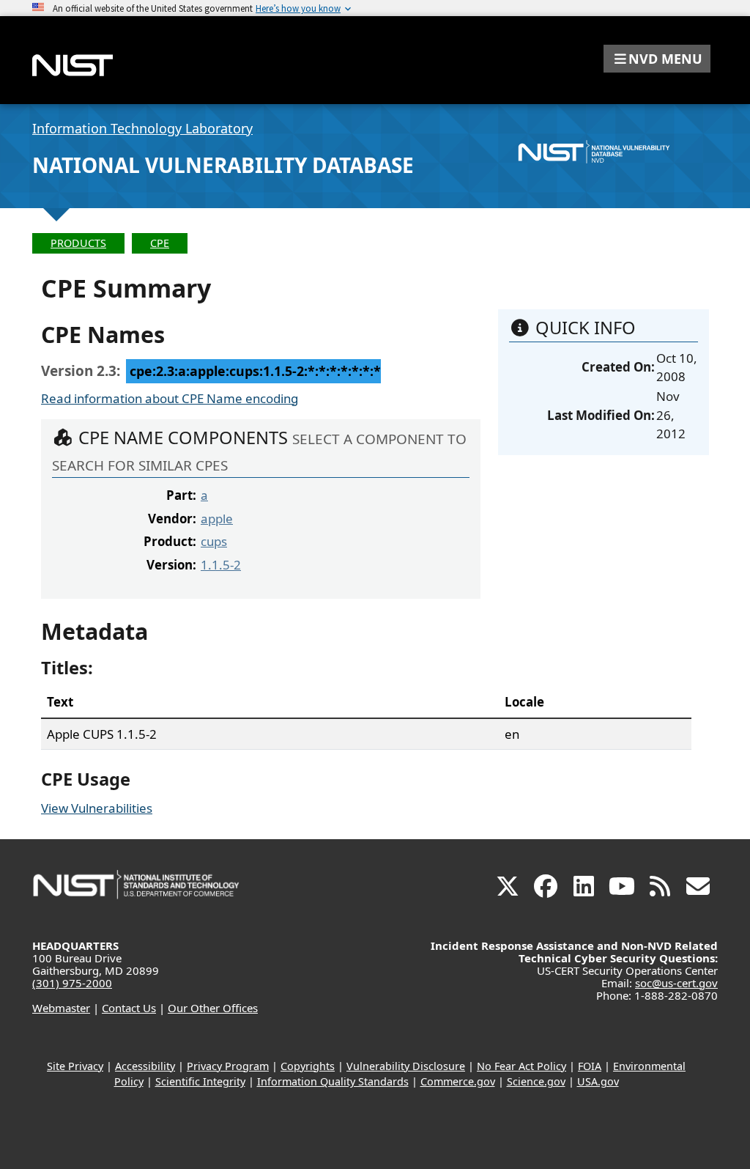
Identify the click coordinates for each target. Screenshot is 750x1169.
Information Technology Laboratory (142, 128)
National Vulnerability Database (223, 165)
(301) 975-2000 (72, 983)
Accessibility (145, 1066)
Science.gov (536, 1081)
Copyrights (308, 1066)
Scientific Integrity (200, 1081)
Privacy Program (228, 1066)
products (78, 243)
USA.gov (598, 1081)
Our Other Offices (213, 1007)
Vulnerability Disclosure (405, 1066)
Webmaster (61, 1007)
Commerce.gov (457, 1081)
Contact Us (129, 1007)
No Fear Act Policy (521, 1066)
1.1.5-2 (221, 564)
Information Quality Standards (333, 1081)
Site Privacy (75, 1066)
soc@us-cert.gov (676, 983)
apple (217, 518)
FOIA (589, 1066)
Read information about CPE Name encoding (169, 398)
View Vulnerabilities (96, 808)
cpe (159, 243)
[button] (657, 59)
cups (214, 541)
